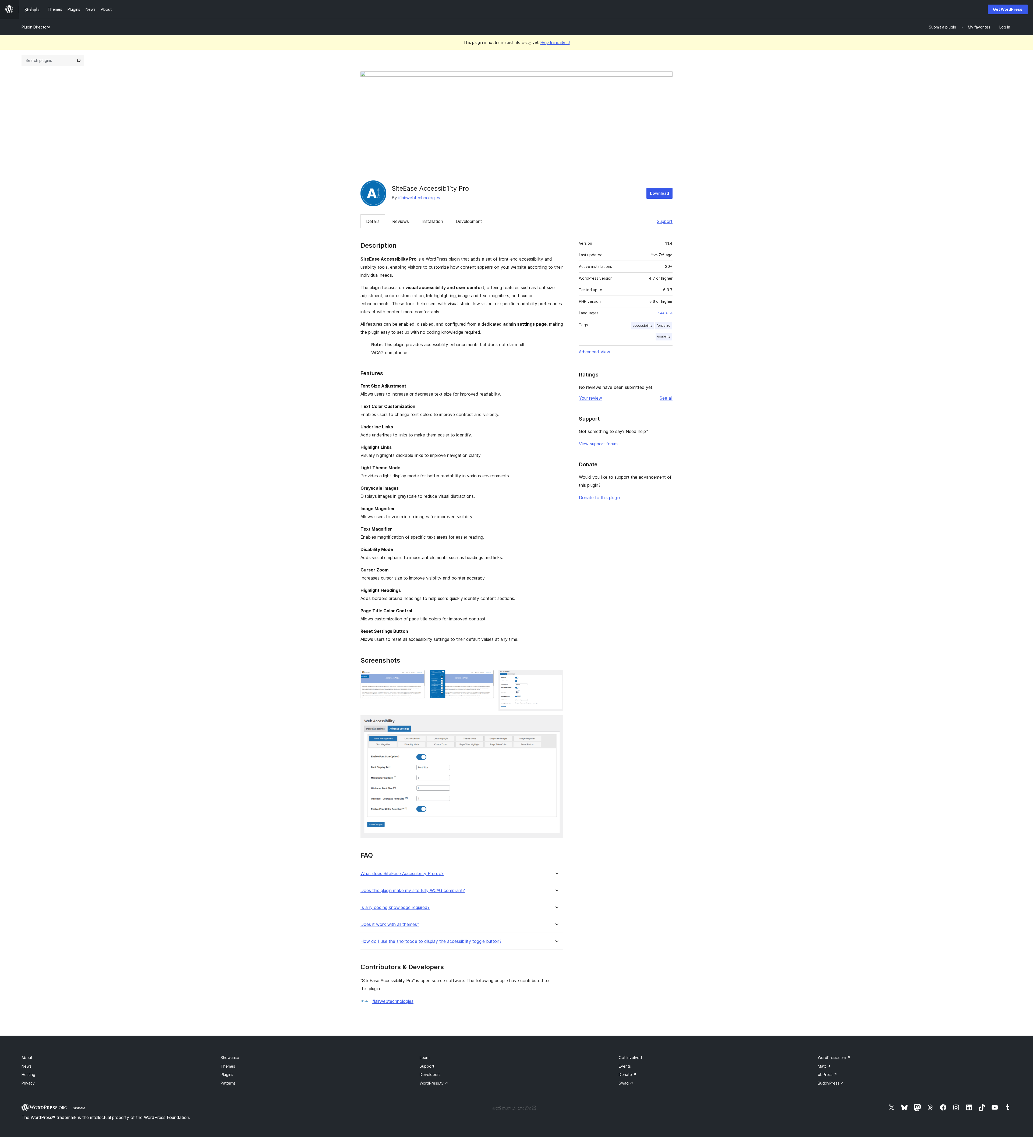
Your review (590, 398)
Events (625, 1066)
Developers (430, 1074)
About (27, 1057)
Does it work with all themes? (389, 924)
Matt (824, 1066)
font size (663, 326)
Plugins (227, 1074)
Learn (425, 1057)
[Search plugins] (78, 60)
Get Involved (630, 1057)
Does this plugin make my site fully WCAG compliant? (412, 890)
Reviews (400, 221)
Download (659, 193)
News (26, 1066)
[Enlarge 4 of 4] (556, 722)
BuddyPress (831, 1083)
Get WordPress (1008, 9)
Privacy (28, 1083)
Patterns (228, 1083)
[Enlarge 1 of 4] (418, 677)
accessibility (642, 326)
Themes (228, 1066)
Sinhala (79, 1108)
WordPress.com (834, 1057)
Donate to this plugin (599, 497)
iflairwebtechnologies (419, 197)
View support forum (598, 443)
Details (373, 221)
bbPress (827, 1074)
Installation (432, 221)
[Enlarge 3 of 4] (556, 677)
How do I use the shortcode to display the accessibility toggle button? (430, 941)
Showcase (230, 1057)
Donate (627, 1074)
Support (665, 221)
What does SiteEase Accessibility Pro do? (402, 873)
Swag (626, 1083)
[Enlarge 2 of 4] (487, 677)
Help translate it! (555, 42)
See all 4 (665, 313)
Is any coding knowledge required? (395, 907)
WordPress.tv (434, 1083)
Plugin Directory (36, 27)
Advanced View (594, 351)
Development (469, 221)
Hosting (28, 1074)
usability (663, 336)
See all (666, 398)
